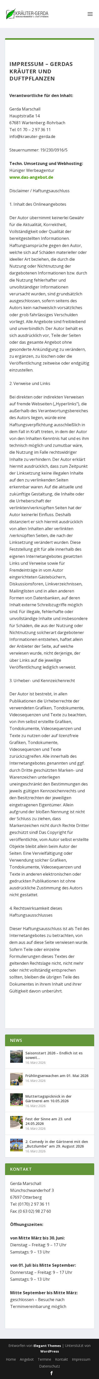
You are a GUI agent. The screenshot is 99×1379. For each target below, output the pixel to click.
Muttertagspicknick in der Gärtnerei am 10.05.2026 (48, 1098)
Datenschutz (49, 1366)
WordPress (49, 1351)
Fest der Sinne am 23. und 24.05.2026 (48, 1121)
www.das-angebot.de (31, 177)
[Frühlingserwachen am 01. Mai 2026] (16, 1079)
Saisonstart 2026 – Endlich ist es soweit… (53, 1055)
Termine (44, 1359)
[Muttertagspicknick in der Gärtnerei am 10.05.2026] (16, 1099)
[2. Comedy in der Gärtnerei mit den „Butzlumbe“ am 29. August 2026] (16, 1145)
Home (11, 1359)
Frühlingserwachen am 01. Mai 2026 (56, 1075)
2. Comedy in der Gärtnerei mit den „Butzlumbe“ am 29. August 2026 (56, 1144)
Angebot (27, 1359)
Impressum (81, 1359)
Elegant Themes (47, 1345)
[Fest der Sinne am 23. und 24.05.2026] (16, 1122)
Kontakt (61, 1359)
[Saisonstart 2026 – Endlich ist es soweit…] (16, 1056)
